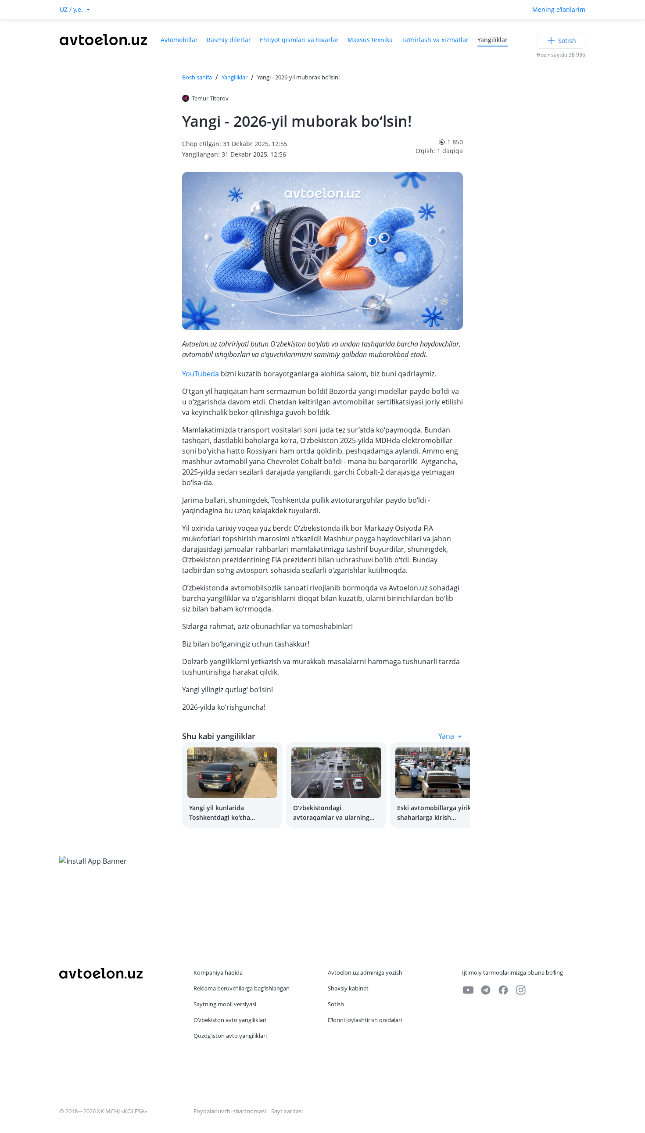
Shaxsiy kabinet (348, 988)
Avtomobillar (179, 40)
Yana (446, 736)
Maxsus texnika (370, 40)
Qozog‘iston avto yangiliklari (230, 1036)
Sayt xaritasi (287, 1111)
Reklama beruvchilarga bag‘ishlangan (242, 988)
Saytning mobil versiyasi (225, 1004)
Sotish (567, 40)
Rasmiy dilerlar (229, 40)
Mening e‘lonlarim (558, 9)
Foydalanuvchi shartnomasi (230, 1111)
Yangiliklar (492, 40)
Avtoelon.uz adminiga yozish (365, 972)
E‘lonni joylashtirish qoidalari (365, 1020)
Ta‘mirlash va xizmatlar (435, 40)
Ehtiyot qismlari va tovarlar (299, 40)
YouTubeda (200, 374)
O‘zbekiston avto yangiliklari (230, 1020)
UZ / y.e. (71, 9)
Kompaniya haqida (218, 972)
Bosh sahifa (197, 77)
